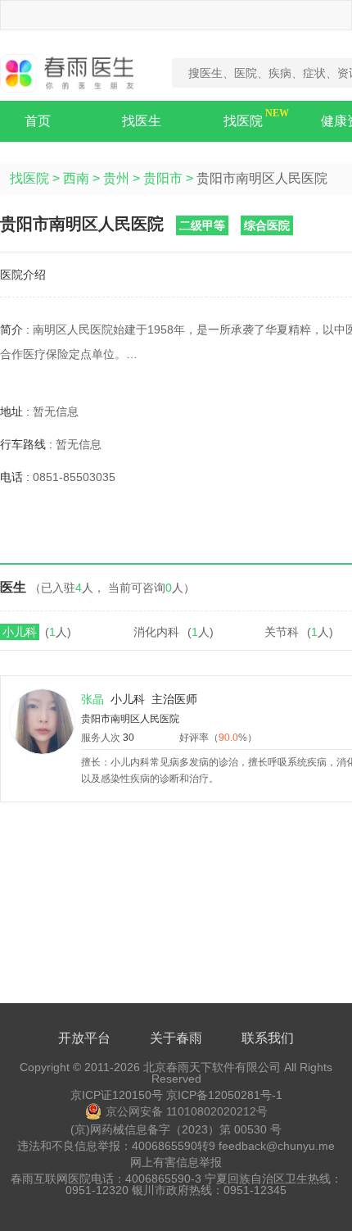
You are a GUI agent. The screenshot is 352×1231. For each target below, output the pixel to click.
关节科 (281, 631)
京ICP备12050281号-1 (224, 1095)
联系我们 (267, 1038)
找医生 (141, 121)
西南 (76, 178)
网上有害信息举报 (176, 1162)
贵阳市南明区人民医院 (130, 719)
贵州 (116, 178)
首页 (38, 121)
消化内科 (156, 631)
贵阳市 (163, 178)
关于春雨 (176, 1038)
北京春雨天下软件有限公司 (212, 1067)
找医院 (243, 121)
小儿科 (19, 631)
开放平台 (84, 1038)
